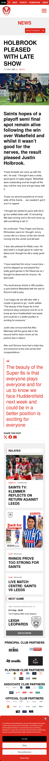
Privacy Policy (24, 758)
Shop (14, 2)
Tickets (23, 2)
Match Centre (24, 633)
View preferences (24, 752)
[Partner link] (13, 649)
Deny (24, 745)
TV (9, 2)
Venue (45, 2)
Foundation (34, 2)
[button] (45, 718)
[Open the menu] (44, 11)
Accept (24, 739)
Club (3, 2)
